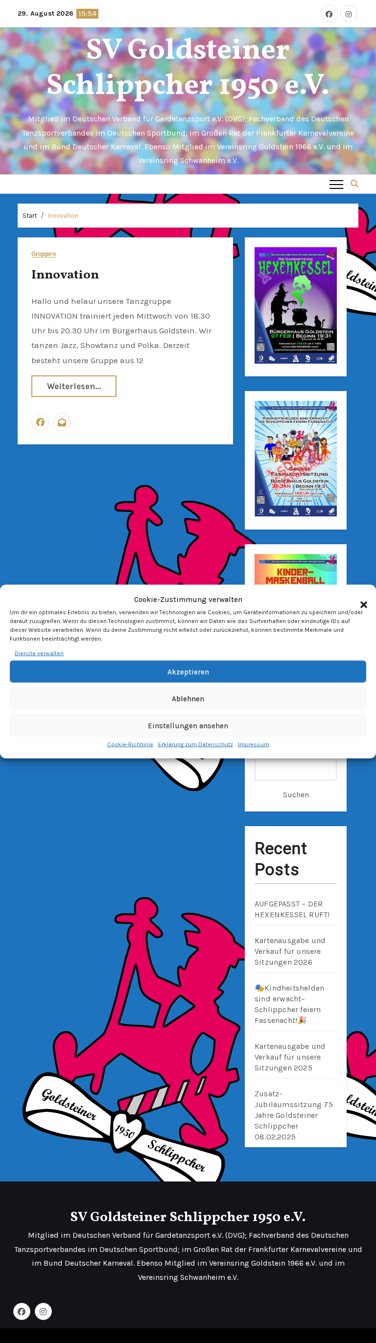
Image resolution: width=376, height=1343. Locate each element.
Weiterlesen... (74, 386)
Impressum (253, 744)
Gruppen (43, 254)
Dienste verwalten (39, 653)
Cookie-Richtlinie (130, 744)
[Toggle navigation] (336, 184)
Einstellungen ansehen (188, 725)
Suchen (296, 794)
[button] (359, 599)
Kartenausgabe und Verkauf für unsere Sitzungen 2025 (290, 1057)
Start (30, 215)
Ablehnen (188, 699)
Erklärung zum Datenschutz (195, 744)
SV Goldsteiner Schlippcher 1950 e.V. (188, 69)
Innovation (63, 215)
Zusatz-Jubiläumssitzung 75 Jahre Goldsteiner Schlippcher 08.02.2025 (294, 1115)
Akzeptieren (188, 672)
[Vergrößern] (324, 260)
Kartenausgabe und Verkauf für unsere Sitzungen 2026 (290, 951)
